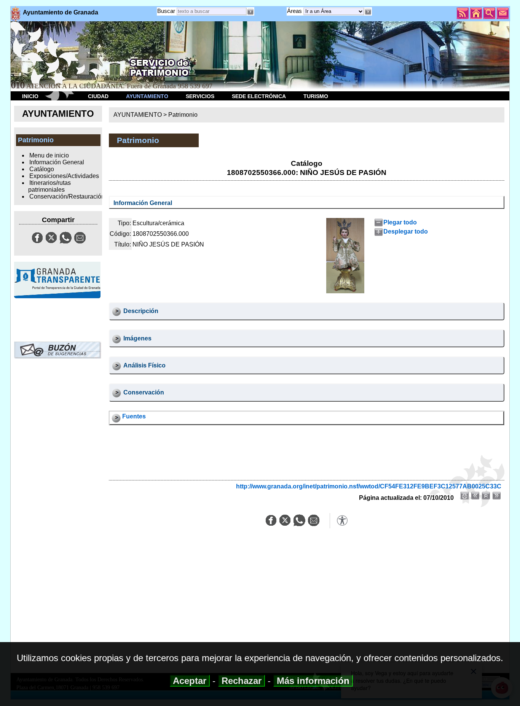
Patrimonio (183, 114)
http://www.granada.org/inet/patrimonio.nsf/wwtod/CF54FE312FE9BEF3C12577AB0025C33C (368, 486)
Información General (56, 162)
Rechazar (241, 681)
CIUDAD (98, 96)
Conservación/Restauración (67, 196)
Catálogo (41, 169)
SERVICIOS (200, 96)
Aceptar (190, 681)
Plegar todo (399, 222)
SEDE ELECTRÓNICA (259, 96)
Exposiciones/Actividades (64, 176)
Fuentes (134, 416)
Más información (313, 681)
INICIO (30, 96)
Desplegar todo (405, 231)
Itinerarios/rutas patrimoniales (49, 186)
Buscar (166, 11)
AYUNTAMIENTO (147, 96)
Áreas (295, 11)
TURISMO (315, 96)
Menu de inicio (49, 155)
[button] (368, 11)
